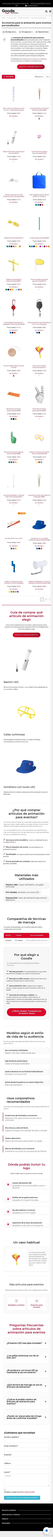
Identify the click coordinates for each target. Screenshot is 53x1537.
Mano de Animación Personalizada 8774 (39, 366)
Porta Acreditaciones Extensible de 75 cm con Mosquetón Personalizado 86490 (39, 323)
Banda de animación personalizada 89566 (14, 409)
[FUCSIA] (40, 246)
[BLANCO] (13, 118)
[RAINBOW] (39, 118)
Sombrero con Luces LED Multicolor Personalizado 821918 (39, 539)
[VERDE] (36, 205)
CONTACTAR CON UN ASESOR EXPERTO (22, 1498)
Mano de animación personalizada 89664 (39, 409)
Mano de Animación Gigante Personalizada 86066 (13, 452)
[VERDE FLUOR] (41, 462)
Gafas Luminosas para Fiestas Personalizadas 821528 (39, 452)
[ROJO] (42, 205)
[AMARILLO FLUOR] (37, 462)
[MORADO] (44, 246)
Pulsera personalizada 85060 (39, 238)
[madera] (13, 376)
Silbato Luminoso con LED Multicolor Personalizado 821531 (13, 195)
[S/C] (13, 161)
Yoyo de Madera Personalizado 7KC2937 (14, 366)
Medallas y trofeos (16, 1305)
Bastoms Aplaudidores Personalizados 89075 (13, 280)
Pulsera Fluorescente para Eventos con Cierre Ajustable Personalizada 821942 (13, 582)
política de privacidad (27, 1492)
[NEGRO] (40, 205)
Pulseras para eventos (37, 1306)
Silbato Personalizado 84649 (13, 238)
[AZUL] (38, 205)
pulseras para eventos (30, 59)
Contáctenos (32, 6)
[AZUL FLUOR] (17, 591)
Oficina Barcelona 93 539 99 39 (15, 3)
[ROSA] (46, 246)
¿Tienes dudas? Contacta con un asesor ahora (26, 1012)
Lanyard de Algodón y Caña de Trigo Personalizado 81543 (13, 496)
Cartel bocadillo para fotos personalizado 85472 (39, 280)
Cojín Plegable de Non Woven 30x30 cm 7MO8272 (39, 195)
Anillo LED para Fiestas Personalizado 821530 (39, 152)
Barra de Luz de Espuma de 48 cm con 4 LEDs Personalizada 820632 (13, 109)
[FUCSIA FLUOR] (39, 462)
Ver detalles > (13, 116)
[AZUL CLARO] (42, 246)
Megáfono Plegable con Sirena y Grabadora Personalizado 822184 (39, 582)
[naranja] (20, 246)
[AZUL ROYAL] (19, 289)
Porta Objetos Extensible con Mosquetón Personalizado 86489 (14, 323)
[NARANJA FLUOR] (13, 591)
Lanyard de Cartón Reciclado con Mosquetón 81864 (39, 496)
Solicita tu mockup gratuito (26, 634)
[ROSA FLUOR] (15, 591)
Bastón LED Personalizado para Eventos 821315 (13, 152)
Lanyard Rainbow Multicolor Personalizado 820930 (39, 109)
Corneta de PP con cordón (13, 538)
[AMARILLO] (15, 246)
